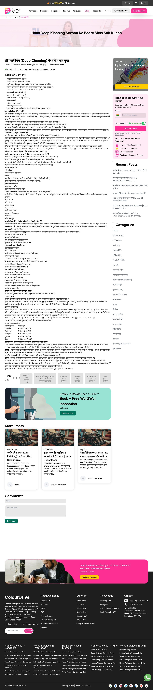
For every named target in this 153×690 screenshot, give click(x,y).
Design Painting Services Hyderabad (47, 655)
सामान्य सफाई (11, 100)
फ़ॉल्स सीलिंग (117, 299)
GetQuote (76, 11)
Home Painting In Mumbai (71, 652)
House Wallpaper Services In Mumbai (76, 665)
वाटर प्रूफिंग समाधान (120, 294)
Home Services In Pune (104, 645)
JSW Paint (80, 604)
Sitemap (44, 627)
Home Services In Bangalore (15, 646)
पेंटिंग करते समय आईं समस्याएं (122, 280)
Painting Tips (105, 601)
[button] (118, 115)
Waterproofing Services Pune (102, 656)
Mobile (117, 111)
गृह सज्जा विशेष (118, 319)
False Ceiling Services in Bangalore (18, 662)
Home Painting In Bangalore (15, 652)
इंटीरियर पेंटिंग (117, 240)
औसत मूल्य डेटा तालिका (14, 106)
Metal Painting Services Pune (101, 670)
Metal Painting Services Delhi (130, 670)
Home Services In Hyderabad (43, 646)
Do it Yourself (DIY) (49, 620)
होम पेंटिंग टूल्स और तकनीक (122, 344)
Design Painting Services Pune (102, 653)
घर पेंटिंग (115, 230)
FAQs (43, 608)
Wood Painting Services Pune (102, 666)
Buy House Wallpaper (49, 623)
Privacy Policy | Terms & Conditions (76, 685)
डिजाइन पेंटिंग (117, 324)
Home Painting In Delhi (128, 650)
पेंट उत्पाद (116, 339)
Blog (87, 11)
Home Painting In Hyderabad (44, 652)
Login (143, 3)
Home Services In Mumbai (72, 646)
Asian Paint (81, 601)
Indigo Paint (81, 620)
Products (97, 11)
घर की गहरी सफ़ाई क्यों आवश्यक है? (18, 81)
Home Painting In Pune (99, 650)
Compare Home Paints (85, 623)
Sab (126, 3)
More (107, 11)
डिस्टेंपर (115, 309)
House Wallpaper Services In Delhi (132, 663)
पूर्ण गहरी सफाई (118, 289)
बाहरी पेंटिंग (116, 245)
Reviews (66, 11)
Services (32, 11)
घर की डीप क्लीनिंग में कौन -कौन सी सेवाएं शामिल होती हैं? (25, 90)
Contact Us (45, 601)
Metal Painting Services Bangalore (17, 674)
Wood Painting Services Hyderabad (46, 671)
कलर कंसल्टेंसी (118, 314)
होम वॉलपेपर (117, 334)
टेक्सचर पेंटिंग (117, 250)
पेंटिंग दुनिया (104, 604)
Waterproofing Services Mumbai (74, 658)
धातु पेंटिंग (116, 265)
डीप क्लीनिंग (117, 349)
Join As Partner (47, 616)
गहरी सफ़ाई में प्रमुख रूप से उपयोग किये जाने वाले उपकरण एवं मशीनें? (29, 84)
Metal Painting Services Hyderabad (46, 674)
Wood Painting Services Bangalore (18, 671)
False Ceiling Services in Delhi (131, 660)
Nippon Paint (81, 616)
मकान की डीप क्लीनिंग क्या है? (16, 79)
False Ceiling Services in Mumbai (74, 662)
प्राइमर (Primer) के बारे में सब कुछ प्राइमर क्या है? (129, 193)
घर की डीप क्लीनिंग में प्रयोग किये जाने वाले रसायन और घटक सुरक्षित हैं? (30, 87)
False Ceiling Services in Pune (102, 660)
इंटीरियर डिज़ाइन (118, 235)
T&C (42, 612)
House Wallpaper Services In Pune (103, 663)
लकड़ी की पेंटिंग (118, 270)
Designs (43, 11)
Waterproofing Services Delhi (130, 656)
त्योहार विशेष (117, 329)
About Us (44, 604)
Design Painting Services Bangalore (18, 655)
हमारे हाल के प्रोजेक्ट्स (120, 275)
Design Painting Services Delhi (131, 653)
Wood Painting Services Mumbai (74, 669)
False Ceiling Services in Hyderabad (46, 662)
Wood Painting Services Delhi (130, 666)
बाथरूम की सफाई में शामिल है (16, 92)
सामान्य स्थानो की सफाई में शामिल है (18, 98)
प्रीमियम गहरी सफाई (13, 103)
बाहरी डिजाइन (117, 285)
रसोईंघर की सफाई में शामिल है (16, 95)
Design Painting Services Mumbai (74, 655)
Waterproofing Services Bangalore (18, 658)
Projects (54, 11)
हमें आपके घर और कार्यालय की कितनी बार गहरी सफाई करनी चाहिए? (28, 108)
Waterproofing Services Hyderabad (46, 658)
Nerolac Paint (81, 612)
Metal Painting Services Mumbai (74, 672)
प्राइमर (115, 304)
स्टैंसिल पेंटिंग (117, 255)
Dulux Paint (81, 608)
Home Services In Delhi (133, 645)
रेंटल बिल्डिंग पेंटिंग (119, 260)
